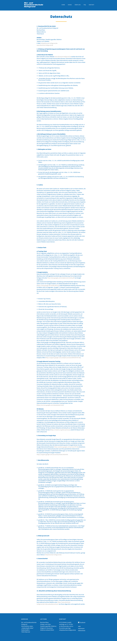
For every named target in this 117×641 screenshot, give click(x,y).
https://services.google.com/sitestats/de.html (50, 405)
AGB (79, 626)
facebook (82, 622)
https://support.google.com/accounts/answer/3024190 (52, 454)
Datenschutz (81, 630)
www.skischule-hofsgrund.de (45, 45)
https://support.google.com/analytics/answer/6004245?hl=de (63, 357)
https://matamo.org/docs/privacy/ (60, 430)
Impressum (81, 628)
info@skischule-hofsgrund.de (49, 43)
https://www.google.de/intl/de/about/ (48, 285)
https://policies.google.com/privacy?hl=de (66, 447)
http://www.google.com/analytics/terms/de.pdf (60, 278)
